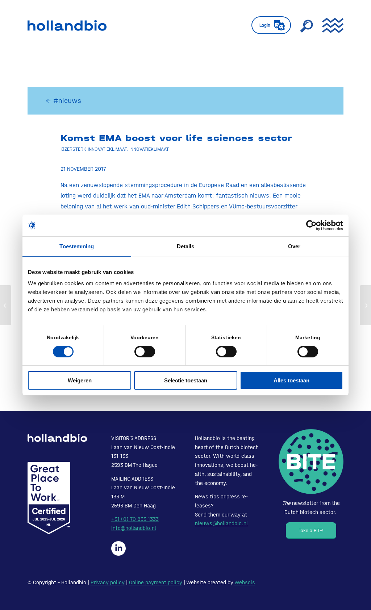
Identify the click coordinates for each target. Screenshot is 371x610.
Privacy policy (108, 582)
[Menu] (330, 25)
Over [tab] (294, 246)
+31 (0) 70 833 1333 (135, 519)
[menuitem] (271, 25)
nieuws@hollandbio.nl (221, 523)
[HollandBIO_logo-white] (57, 438)
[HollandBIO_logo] (67, 25)
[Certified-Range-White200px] (49, 498)
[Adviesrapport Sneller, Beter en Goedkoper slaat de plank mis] (5, 305)
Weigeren (80, 380)
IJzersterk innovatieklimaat (93, 149)
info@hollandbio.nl (133, 528)
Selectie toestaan (185, 380)
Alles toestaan (291, 380)
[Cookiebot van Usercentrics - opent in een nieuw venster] (311, 225)
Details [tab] (186, 246)
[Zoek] (306, 25)
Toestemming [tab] (76, 246)
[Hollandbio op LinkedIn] (118, 548)
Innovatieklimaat (149, 149)
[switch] (144, 351)
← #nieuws (63, 100)
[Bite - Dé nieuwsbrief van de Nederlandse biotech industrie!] (311, 461)
